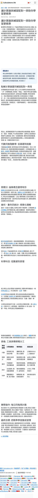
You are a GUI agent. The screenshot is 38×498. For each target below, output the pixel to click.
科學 (22, 251)
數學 (6, 147)
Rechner (6, 489)
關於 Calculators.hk (6, 468)
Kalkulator (13, 485)
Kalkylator (17, 487)
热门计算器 (24, 468)
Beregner (17, 476)
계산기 (30, 491)
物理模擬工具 (18, 335)
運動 (30, 335)
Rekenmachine (17, 489)
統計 (5, 251)
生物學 (3, 294)
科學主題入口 (5, 291)
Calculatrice (25, 483)
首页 (2, 8)
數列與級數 (4, 241)
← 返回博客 (4, 436)
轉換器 (2, 470)
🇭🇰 (29, 3)
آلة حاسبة (29, 489)
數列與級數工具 (11, 243)
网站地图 (33, 468)
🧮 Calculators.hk (8, 2)
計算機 (14, 491)
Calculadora (4, 478)
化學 (20, 291)
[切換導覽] (35, 2)
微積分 (3, 190)
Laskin (26, 487)
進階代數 (19, 153)
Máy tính (35, 487)
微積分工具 (21, 192)
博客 (6, 8)
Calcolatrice (28, 476)
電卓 (22, 491)
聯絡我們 (17, 468)
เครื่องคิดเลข (4, 491)
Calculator (30, 478)
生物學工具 (12, 296)
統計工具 (8, 253)
